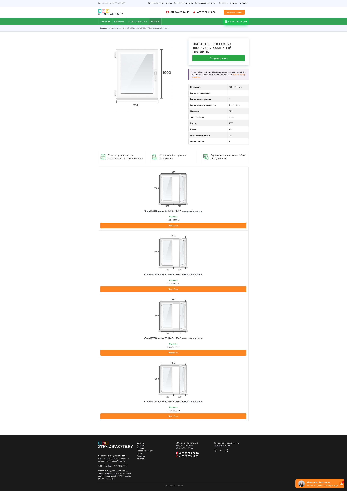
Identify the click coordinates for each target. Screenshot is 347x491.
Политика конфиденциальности (112, 456)
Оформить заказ (218, 58)
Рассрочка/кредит (156, 3)
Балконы (119, 21)
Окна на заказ (115, 28)
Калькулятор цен (237, 21)
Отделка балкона (137, 21)
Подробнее (173, 225)
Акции (169, 3)
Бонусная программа (183, 3)
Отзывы (233, 3)
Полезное (223, 3)
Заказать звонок (234, 12)
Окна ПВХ (105, 21)
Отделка (140, 448)
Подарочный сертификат (206, 3)
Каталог (155, 21)
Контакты (243, 3)
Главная (103, 28)
